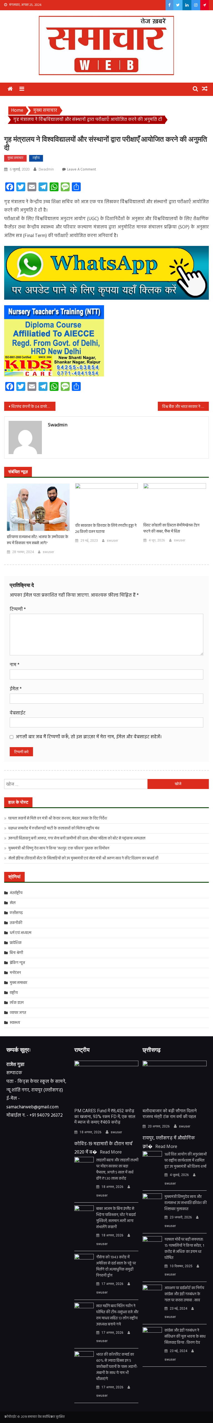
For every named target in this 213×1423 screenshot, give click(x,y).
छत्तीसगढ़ (16, 913)
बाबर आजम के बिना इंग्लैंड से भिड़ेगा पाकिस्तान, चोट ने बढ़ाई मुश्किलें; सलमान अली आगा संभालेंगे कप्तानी (116, 1218)
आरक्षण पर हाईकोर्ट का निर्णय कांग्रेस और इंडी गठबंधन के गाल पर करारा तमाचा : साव (184, 1294)
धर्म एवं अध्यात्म (20, 933)
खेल (13, 903)
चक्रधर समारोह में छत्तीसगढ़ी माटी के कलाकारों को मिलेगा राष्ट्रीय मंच (53, 828)
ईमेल (16, 689)
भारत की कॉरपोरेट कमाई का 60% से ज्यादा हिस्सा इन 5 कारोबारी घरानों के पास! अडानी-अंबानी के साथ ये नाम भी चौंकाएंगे (117, 1367)
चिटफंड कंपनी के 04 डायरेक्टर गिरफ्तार (33, 407)
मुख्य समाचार (15, 158)
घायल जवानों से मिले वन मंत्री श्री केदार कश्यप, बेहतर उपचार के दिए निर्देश (57, 818)
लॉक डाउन (17, 1003)
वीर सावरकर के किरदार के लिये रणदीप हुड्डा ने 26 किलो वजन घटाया (105, 529)
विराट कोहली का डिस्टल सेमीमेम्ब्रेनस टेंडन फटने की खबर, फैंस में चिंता (171, 529)
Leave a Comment (81, 169)
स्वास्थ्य (15, 1023)
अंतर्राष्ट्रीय (16, 893)
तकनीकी (16, 923)
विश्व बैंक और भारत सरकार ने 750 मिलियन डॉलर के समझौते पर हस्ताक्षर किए (185, 407)
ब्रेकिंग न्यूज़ (17, 963)
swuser (48, 552)
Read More (111, 1152)
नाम (14, 665)
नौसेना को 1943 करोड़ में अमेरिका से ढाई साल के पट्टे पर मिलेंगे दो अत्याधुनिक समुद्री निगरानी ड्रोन (116, 1266)
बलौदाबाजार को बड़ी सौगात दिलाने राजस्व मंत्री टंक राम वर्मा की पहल (170, 1113)
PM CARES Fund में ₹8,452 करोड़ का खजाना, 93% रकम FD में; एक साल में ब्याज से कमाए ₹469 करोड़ (104, 1116)
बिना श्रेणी (16, 953)
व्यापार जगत (18, 1013)
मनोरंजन (15, 973)
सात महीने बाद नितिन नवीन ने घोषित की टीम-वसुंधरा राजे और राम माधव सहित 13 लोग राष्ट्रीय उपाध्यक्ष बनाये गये (117, 1315)
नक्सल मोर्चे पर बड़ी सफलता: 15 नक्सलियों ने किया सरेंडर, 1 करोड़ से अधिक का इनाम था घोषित (184, 1249)
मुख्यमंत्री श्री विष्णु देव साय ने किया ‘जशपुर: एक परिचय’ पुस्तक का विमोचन (58, 848)
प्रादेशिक (16, 943)
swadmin (46, 169)
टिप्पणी (18, 609)
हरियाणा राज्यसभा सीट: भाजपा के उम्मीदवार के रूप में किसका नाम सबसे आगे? (37, 540)
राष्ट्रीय (36, 158)
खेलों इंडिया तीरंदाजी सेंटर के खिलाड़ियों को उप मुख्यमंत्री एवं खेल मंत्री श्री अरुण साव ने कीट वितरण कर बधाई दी (83, 858)
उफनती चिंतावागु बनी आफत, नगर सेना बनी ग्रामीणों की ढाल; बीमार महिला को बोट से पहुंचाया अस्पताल (76, 838)
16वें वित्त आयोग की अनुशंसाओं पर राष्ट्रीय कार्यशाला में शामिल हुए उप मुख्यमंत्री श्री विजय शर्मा (185, 1161)
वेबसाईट (18, 713)
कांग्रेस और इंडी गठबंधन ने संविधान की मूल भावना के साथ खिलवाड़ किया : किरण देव (185, 1337)
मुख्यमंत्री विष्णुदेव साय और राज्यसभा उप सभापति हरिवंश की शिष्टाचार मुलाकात (185, 1203)
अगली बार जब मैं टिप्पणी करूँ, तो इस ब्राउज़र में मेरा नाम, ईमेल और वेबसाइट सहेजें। (89, 737)
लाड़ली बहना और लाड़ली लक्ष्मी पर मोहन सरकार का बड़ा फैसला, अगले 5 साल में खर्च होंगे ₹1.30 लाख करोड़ (117, 1169)
